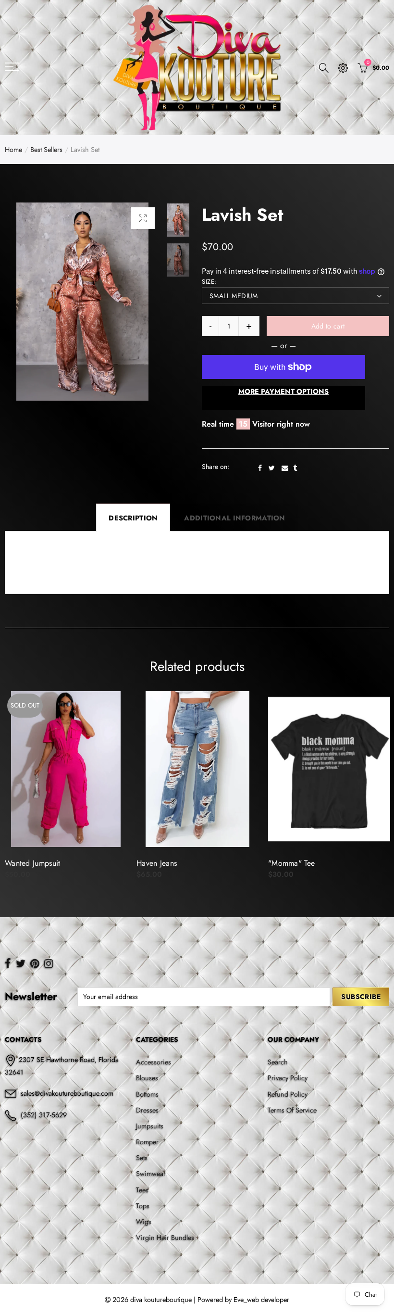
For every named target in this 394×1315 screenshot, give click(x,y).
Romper (147, 1142)
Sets (142, 1157)
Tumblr (295, 468)
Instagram (48, 963)
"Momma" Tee (159, 863)
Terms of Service (292, 1110)
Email (285, 468)
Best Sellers (46, 149)
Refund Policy (288, 1094)
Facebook (260, 468)
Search (278, 1062)
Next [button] (134, 301)
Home (13, 149)
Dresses (147, 1110)
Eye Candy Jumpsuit (301, 863)
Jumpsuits (149, 1126)
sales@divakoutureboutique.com (67, 1093)
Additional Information (234, 518)
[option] (82, 301)
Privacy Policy (288, 1078)
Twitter (272, 468)
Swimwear (151, 1173)
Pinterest (34, 963)
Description (133, 518)
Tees (142, 1190)
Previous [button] (30, 301)
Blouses (147, 1078)
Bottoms (147, 1094)
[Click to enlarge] (143, 218)
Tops (142, 1206)
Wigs (143, 1221)
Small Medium (233, 296)
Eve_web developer (261, 1299)
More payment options (283, 391)
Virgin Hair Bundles (165, 1237)
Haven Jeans (25, 863)
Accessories (153, 1062)
